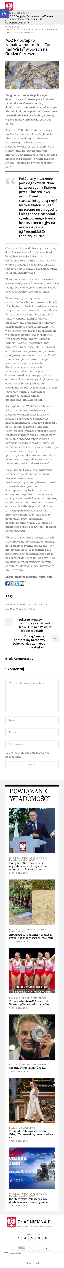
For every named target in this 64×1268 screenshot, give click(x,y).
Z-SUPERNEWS (27, 860)
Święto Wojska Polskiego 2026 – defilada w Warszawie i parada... (29, 1200)
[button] (4, 13)
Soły (32, 609)
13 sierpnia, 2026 (18, 1141)
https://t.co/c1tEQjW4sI (37, 223)
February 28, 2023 (32, 236)
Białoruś (22, 12)
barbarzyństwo (15, 605)
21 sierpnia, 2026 (18, 941)
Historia (14, 930)
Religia (13, 1128)
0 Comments (26, 32)
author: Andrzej (34, 30)
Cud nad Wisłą (36, 605)
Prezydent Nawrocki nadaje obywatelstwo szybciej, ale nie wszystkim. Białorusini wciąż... (28, 866)
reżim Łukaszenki (15, 609)
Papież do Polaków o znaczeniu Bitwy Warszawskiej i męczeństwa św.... (31, 1134)
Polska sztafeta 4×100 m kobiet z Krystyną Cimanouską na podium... (31, 1002)
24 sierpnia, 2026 (18, 873)
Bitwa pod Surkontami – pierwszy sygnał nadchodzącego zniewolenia (31, 936)
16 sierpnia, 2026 (18, 1008)
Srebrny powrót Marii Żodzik (27, 1067)
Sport (25, 998)
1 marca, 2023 (13, 30)
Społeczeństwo (19, 858)
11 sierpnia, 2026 (18, 1206)
